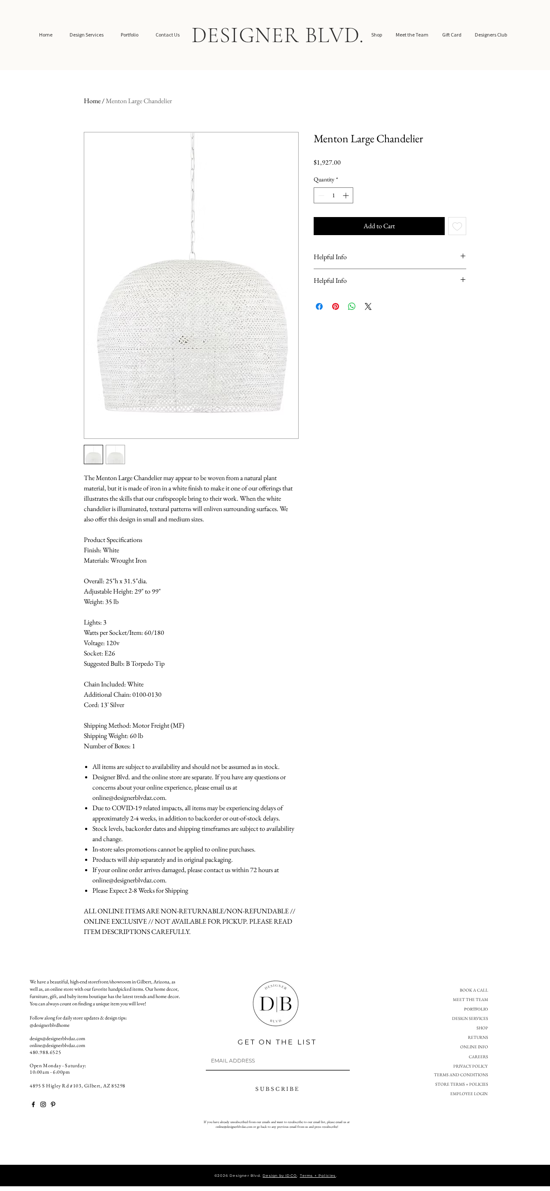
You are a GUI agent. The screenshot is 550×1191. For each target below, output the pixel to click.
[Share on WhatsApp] (352, 306)
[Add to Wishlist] (457, 226)
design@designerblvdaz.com (57, 1038)
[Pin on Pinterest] (335, 306)
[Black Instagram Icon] (43, 1104)
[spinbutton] (333, 195)
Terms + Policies (318, 1175)
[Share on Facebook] (319, 306)
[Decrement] (320, 195)
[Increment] (346, 195)
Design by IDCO (280, 1175)
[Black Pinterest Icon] (53, 1104)
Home (92, 100)
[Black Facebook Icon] (33, 1104)
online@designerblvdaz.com (57, 1045)
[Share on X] (368, 306)
